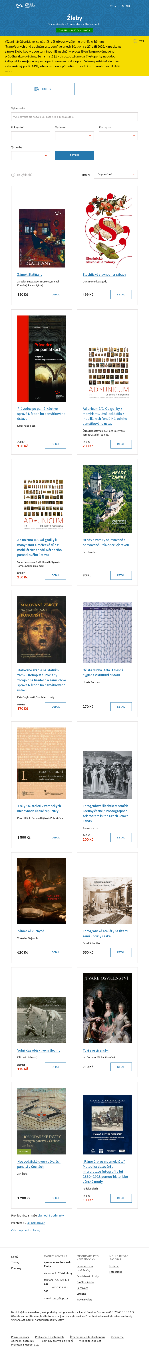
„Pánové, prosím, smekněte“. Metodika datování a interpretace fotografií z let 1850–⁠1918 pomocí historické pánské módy (105, 1171)
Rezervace (82, 1288)
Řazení (86, 174)
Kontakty (16, 1268)
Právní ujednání (20, 1337)
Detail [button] (56, 294)
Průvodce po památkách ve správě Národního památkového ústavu (41, 413)
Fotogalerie (115, 1271)
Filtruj (74, 155)
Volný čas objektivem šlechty (38, 1050)
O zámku (114, 1266)
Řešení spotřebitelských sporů (87, 1337)
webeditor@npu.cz (90, 1340)
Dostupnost (105, 127)
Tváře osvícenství (95, 1050)
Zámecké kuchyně (30, 931)
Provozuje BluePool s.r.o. (25, 1344)
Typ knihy (16, 147)
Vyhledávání (18, 108)
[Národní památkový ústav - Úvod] (25, 6)
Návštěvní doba (85, 1282)
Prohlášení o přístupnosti (49, 1337)
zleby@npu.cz (60, 1298)
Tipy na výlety (84, 1299)
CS (112, 6)
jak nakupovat (36, 1223)
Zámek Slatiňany (29, 274)
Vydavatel (60, 127)
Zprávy (15, 1262)
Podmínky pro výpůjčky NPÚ (57, 1340)
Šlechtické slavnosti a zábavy (104, 274)
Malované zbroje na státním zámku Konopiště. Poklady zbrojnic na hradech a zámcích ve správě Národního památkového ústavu (41, 680)
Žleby (74, 18)
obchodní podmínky (51, 1215)
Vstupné (81, 1293)
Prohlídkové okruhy (88, 1276)
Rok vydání (17, 127)
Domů (14, 1256)
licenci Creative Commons (93, 1312)
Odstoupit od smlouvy (25, 1230)
